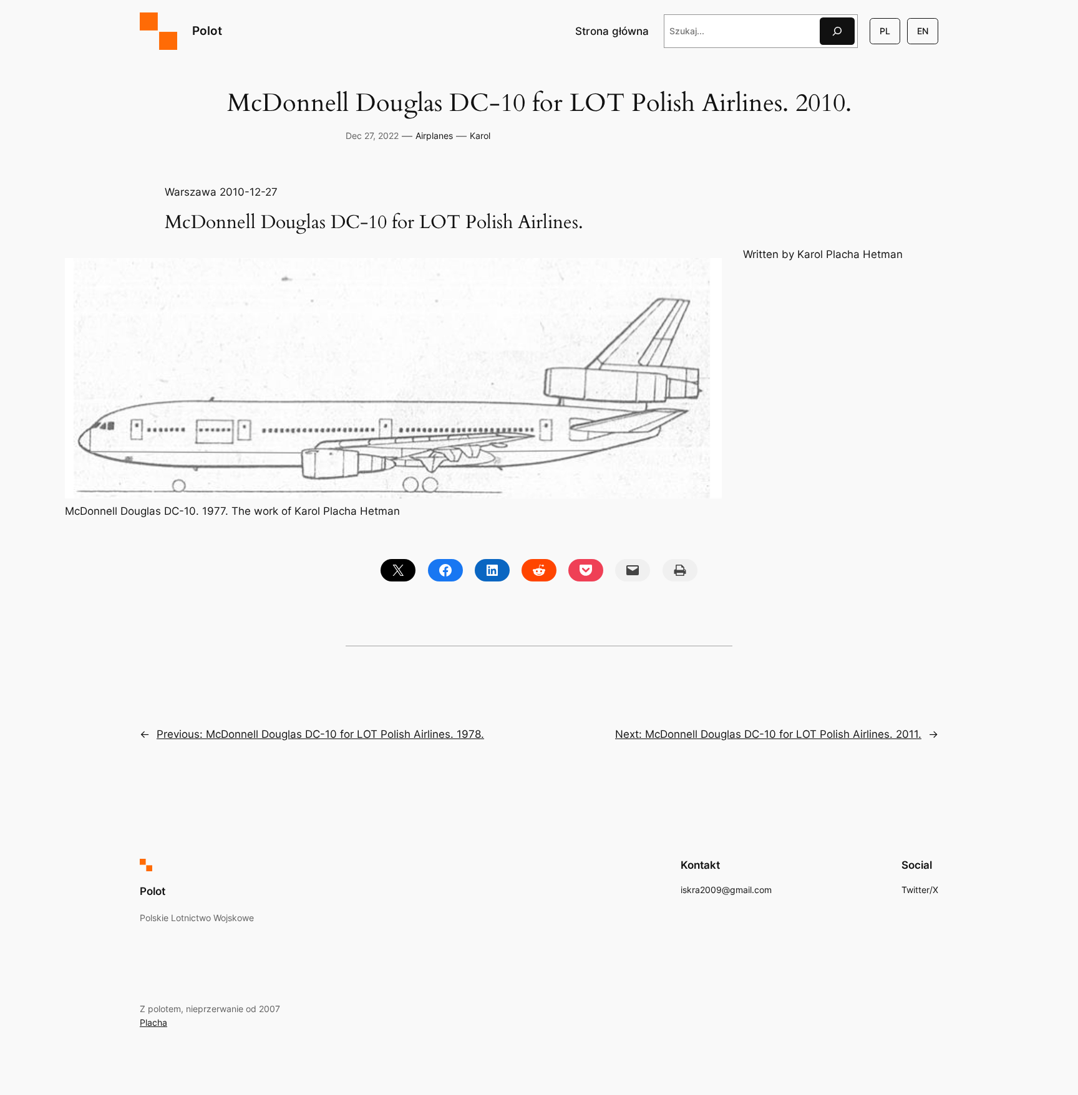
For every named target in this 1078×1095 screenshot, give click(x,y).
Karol (480, 135)
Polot (207, 30)
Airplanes (434, 135)
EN (922, 31)
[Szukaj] (837, 30)
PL (885, 31)
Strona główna (612, 31)
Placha (153, 1022)
